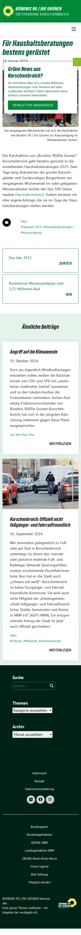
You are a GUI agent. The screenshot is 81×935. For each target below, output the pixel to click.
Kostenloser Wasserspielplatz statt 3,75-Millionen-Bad (40, 289)
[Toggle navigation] (74, 29)
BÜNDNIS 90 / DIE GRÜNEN (39, 8)
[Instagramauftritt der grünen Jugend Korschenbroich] (50, 799)
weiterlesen (60, 443)
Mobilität (31, 641)
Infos (24, 221)
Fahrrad (17, 641)
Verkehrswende (50, 641)
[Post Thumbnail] (40, 483)
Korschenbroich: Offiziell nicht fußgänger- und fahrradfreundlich (40, 522)
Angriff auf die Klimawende (34, 352)
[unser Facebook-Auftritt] (40, 799)
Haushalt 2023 (31, 227)
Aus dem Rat (18, 435)
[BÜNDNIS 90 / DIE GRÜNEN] (8, 10)
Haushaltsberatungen (59, 227)
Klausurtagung (31, 232)
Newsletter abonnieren (33, 105)
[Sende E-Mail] (6, 222)
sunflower (34, 908)
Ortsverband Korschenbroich (42, 14)
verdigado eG (28, 912)
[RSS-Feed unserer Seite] (31, 799)
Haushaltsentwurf (29, 194)
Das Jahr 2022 (40, 260)
